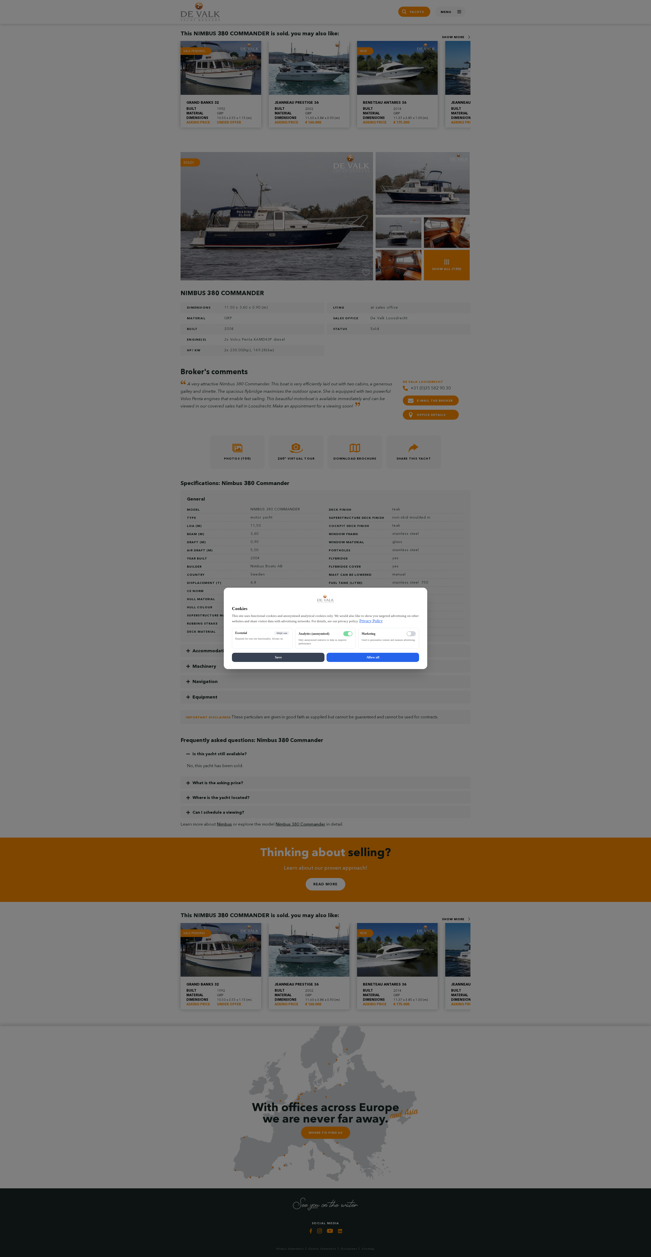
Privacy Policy (371, 621)
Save (278, 657)
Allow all (372, 657)
